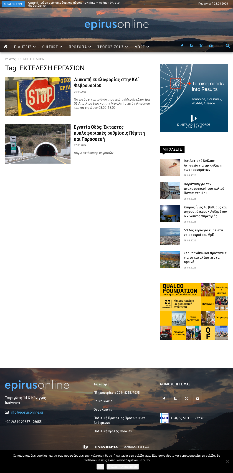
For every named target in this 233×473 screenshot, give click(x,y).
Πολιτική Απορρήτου (122, 466)
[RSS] (191, 46)
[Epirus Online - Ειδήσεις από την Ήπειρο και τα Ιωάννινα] (39, 385)
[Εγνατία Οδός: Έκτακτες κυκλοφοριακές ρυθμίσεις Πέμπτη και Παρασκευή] (38, 144)
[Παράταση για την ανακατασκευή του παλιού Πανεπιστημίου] (170, 190)
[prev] (144, 4)
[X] (201, 46)
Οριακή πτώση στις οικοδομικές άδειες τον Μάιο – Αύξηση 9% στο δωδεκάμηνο (74, 4)
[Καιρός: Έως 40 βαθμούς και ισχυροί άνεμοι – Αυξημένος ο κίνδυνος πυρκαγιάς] (170, 213)
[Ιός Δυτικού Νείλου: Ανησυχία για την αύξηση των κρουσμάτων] (170, 167)
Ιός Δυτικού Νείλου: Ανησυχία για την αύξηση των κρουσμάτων (203, 165)
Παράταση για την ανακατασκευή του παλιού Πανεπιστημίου (204, 188)
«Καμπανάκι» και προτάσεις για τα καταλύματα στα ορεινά (205, 257)
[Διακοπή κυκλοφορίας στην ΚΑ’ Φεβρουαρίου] (38, 96)
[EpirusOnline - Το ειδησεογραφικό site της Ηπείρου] (116, 24)
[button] (228, 46)
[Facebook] (182, 46)
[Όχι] (227, 461)
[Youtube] (210, 46)
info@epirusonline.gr (26, 412)
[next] (151, 4)
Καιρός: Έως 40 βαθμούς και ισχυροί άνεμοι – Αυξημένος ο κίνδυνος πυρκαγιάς (205, 211)
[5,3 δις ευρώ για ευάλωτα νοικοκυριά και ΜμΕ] (170, 236)
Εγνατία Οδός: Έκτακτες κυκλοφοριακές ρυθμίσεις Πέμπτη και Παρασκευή (109, 133)
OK (100, 466)
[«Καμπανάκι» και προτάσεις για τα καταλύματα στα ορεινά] (170, 259)
